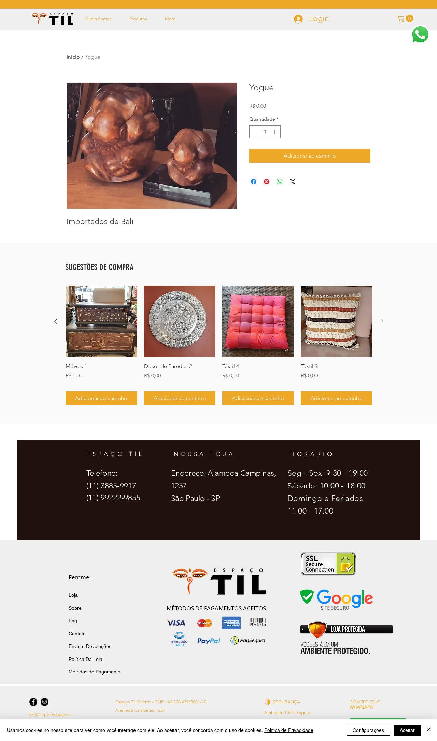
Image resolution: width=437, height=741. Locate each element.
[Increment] (275, 132)
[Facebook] (33, 702)
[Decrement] (254, 132)
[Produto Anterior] (56, 321)
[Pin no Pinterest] (267, 182)
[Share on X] (292, 182)
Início (73, 57)
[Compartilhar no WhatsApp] (280, 182)
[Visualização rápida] (101, 321)
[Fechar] (429, 730)
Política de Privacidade (288, 730)
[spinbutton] (265, 132)
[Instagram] (44, 702)
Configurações (368, 730)
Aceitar (407, 730)
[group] (219, 345)
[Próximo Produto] (382, 321)
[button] (420, 34)
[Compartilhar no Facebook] (254, 182)
